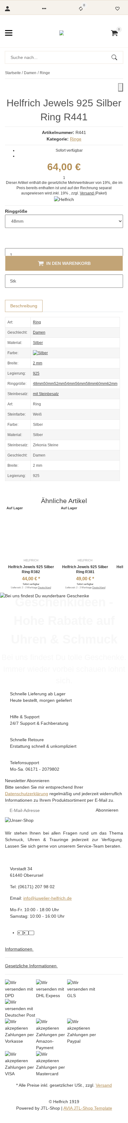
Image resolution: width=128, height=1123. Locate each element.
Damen (39, 332)
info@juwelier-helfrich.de (47, 898)
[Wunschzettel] (117, 9)
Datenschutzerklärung (26, 793)
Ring (37, 322)
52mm (59, 383)
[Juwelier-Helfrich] (61, 32)
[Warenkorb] (114, 33)
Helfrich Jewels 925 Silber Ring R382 (31, 569)
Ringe (75, 138)
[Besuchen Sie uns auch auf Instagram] (31, 933)
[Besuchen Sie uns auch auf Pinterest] (26, 933)
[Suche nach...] (117, 57)
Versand (87, 193)
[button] (44, 8)
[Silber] (40, 353)
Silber (38, 343)
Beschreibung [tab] (23, 305)
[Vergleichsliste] (80, 9)
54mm (70, 383)
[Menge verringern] (10, 241)
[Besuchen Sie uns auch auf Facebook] (20, 933)
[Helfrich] (64, 199)
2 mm (37, 363)
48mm (38, 383)
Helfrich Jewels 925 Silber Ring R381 (85, 569)
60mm (101, 383)
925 (36, 373)
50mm (48, 383)
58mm (91, 383)
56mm (80, 383)
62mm (112, 383)
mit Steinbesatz (46, 394)
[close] (120, 87)
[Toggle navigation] (8, 33)
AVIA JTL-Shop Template (87, 1108)
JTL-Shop (51, 1108)
